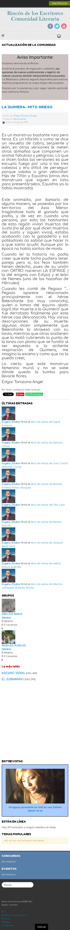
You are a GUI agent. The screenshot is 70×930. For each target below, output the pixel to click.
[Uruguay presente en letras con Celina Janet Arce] (35, 786)
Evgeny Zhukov (11, 422)
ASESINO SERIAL (14, 673)
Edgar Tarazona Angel (25, 116)
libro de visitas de (41, 422)
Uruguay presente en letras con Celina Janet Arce (35, 809)
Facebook (50, 26)
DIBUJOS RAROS (12, 614)
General (6, 617)
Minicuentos (20, 119)
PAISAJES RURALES (14, 645)
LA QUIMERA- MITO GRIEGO (27, 107)
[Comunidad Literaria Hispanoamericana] (35, 16)
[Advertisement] (35, 721)
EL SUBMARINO (13, 679)
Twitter (57, 26)
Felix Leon (59, 505)
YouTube (64, 26)
